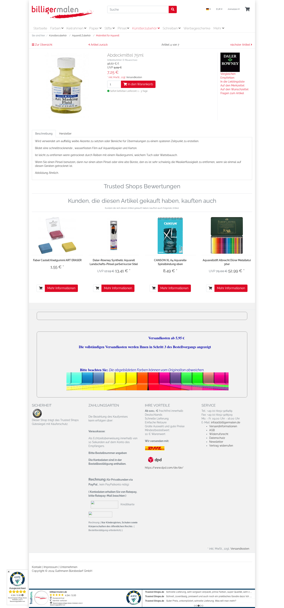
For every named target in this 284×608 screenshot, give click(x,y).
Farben (55, 28)
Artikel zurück (99, 44)
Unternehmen (68, 567)
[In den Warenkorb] (41, 288)
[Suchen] (173, 9)
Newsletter (216, 441)
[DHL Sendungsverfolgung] (158, 448)
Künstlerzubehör (145, 28)
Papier (94, 28)
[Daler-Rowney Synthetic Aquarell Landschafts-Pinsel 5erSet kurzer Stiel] (113, 235)
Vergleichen (228, 73)
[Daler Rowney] (230, 62)
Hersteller (65, 133)
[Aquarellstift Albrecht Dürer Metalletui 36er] (227, 235)
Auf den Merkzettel (232, 85)
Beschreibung (44, 133)
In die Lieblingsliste (232, 81)
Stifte (109, 28)
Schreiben (171, 28)
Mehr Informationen (61, 288)
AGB (212, 430)
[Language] (208, 9)
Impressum (51, 567)
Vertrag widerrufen (221, 445)
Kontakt (37, 567)
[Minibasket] (247, 9)
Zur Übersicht (43, 44)
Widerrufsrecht (218, 434)
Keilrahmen (75, 28)
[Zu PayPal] (100, 514)
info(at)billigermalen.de (225, 422)
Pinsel (122, 28)
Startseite (40, 28)
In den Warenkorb (140, 84)
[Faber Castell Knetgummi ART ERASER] (57, 235)
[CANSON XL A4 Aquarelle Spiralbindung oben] (170, 235)
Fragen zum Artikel (232, 93)
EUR (218, 9)
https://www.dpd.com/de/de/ (164, 467)
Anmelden (233, 9)
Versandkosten (134, 77)
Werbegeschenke (197, 28)
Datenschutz (217, 437)
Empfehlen (227, 77)
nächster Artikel (240, 44)
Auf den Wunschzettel (234, 89)
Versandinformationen (223, 426)
